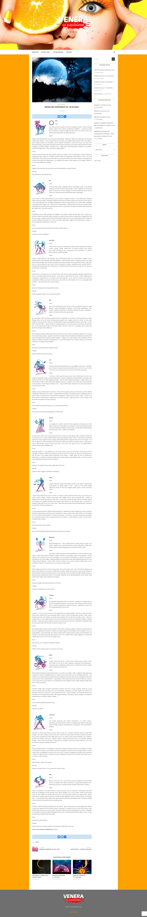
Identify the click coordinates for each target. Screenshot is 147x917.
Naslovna (35, 52)
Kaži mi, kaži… (45, 52)
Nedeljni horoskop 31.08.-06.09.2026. (104, 76)
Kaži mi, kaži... (62, 104)
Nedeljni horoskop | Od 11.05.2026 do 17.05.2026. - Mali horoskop (104, 134)
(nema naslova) (98, 94)
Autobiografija (58, 52)
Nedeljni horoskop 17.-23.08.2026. (103, 88)
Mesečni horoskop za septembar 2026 (104, 70)
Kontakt (69, 52)
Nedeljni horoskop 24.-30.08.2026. (103, 82)
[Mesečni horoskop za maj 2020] (35, 848)
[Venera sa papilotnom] (73, 22)
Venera (37, 842)
